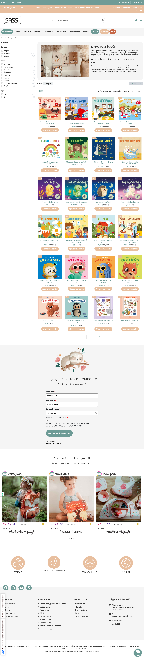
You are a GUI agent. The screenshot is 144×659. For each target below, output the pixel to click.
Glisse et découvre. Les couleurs (49, 163)
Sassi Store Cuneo (47, 629)
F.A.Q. (42, 613)
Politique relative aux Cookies (73, 651)
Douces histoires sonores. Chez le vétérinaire (130, 241)
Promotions (9, 613)
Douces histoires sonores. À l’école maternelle (76, 241)
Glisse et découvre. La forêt (76, 162)
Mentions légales (16, 2)
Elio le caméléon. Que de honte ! (76, 281)
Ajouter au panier (49, 130)
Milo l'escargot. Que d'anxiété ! (103, 281)
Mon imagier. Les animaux (103, 321)
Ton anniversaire (53, 409)
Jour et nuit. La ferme (50, 202)
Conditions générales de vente (53, 604)
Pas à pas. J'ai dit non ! (50, 321)
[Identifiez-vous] (136, 20)
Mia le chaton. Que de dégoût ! (130, 281)
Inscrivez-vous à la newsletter (59, 433)
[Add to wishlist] (60, 100)
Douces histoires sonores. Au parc (103, 241)
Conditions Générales (92, 651)
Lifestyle (8, 610)
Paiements (44, 610)
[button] (69, 538)
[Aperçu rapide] (60, 104)
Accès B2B (116, 624)
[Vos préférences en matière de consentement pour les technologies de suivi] (2, 494)
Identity (78, 607)
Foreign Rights (46, 616)
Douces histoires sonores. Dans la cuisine (50, 123)
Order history (81, 610)
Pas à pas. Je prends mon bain (76, 321)
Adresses (79, 613)
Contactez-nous (46, 622)
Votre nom (50, 392)
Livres (6, 607)
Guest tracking (81, 616)
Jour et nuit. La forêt (103, 202)
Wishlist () (138, 2)
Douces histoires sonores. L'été (130, 123)
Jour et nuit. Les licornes (130, 202)
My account (80, 604)
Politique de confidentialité (54, 651)
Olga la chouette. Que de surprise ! (50, 281)
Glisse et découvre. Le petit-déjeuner (130, 163)
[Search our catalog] (103, 20)
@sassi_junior (86, 463)
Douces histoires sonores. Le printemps (50, 241)
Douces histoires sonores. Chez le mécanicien (76, 123)
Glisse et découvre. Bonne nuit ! (103, 163)
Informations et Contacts (51, 626)
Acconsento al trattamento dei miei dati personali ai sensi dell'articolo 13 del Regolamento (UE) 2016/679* (68, 424)
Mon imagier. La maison (130, 321)
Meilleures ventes (11, 616)
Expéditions (45, 607)
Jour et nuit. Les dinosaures (76, 202)
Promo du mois (46, 619)
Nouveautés (9, 604)
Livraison (4, 2)
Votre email (51, 400)
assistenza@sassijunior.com (122, 616)
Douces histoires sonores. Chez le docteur (103, 123)
